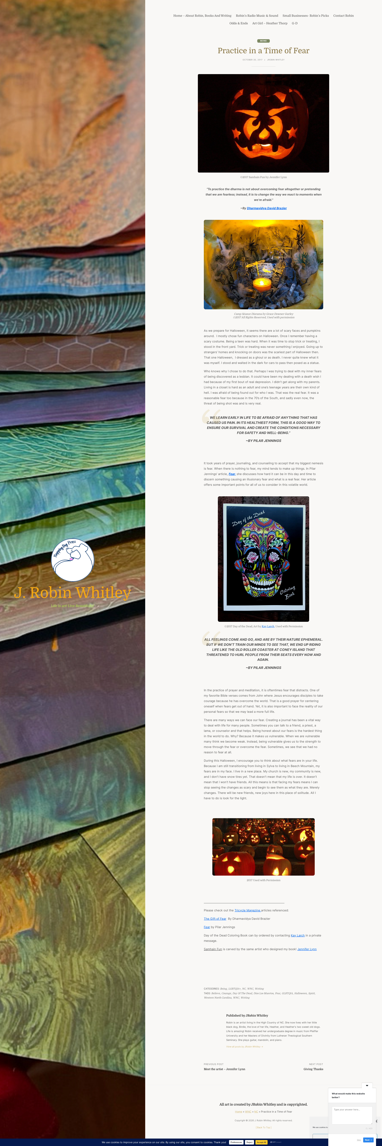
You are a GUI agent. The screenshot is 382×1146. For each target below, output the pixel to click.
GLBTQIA (287, 993)
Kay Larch (268, 626)
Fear (207, 927)
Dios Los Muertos (264, 993)
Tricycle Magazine (248, 910)
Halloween (300, 993)
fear (277, 993)
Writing (259, 988)
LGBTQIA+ (234, 988)
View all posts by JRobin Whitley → (244, 1046)
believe (215, 993)
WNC (250, 988)
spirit (311, 993)
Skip (359, 1140)
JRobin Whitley (276, 60)
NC (244, 988)
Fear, (232, 474)
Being (263, 41)
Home (238, 1111)
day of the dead (242, 993)
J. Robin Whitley (72, 593)
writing (245, 997)
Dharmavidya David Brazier (267, 208)
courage (226, 993)
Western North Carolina (217, 997)
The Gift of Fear (215, 918)
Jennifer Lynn (307, 949)
